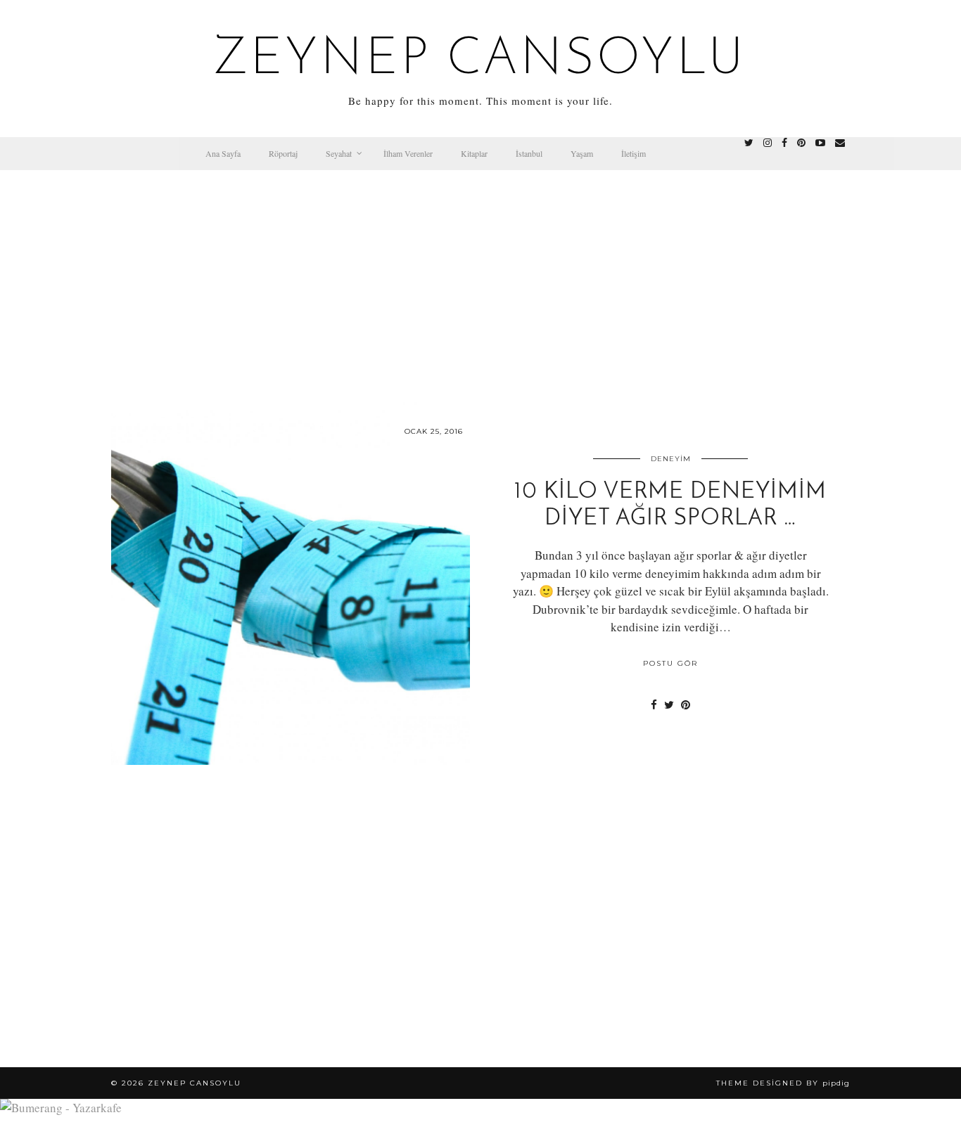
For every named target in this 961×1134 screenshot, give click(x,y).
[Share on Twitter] (669, 704)
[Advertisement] (480, 275)
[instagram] (767, 142)
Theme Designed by (783, 1083)
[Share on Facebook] (654, 704)
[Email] (840, 142)
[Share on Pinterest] (685, 704)
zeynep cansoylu (481, 60)
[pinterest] (801, 142)
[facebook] (784, 142)
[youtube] (820, 142)
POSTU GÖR (670, 663)
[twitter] (748, 142)
